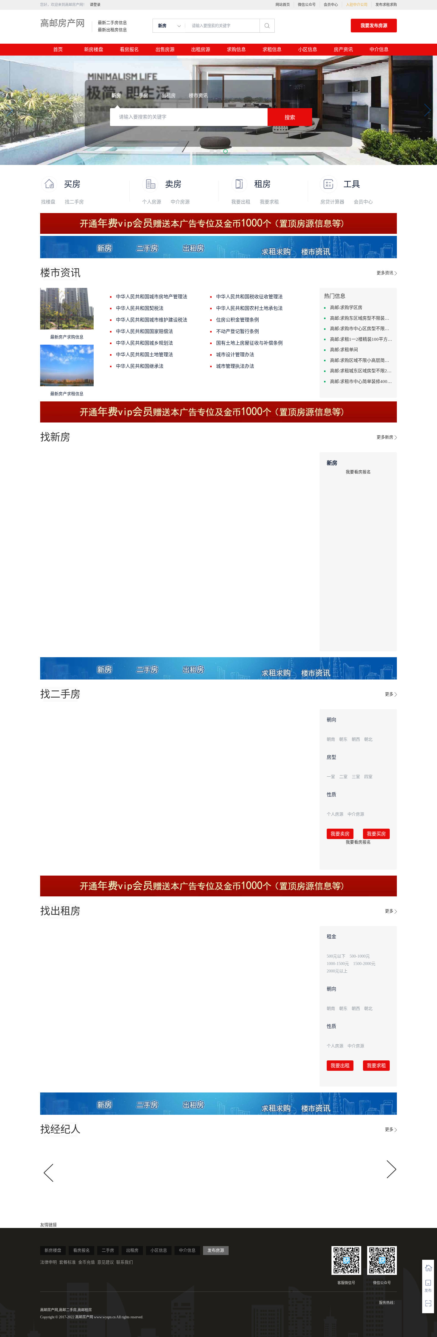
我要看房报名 (358, 472)
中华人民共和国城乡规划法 (144, 343)
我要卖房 (340, 833)
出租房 (132, 1250)
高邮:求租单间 (344, 349)
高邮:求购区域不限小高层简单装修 (361, 360)
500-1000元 (360, 956)
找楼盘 (48, 201)
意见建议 (105, 1262)
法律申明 (48, 1262)
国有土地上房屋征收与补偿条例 (249, 343)
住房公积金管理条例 (237, 319)
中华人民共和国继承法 (140, 366)
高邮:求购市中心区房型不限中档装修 (361, 328)
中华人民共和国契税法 (140, 308)
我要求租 (269, 201)
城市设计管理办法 (235, 354)
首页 (58, 49)
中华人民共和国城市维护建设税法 (151, 319)
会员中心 (331, 5)
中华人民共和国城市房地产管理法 (151, 296)
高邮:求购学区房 (346, 307)
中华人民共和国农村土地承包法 (249, 308)
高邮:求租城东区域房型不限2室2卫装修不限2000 (361, 370)
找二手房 (74, 201)
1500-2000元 (364, 963)
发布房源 (216, 1250)
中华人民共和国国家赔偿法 (144, 331)
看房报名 (129, 49)
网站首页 (283, 5)
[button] (212, 151)
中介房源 (180, 201)
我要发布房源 (374, 25)
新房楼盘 (93, 49)
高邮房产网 (62, 23)
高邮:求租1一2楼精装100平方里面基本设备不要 (361, 339)
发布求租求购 (386, 5)
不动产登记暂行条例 (237, 331)
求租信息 (272, 49)
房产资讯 (343, 49)
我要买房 (376, 833)
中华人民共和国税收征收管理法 (249, 296)
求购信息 (236, 49)
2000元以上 (337, 971)
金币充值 (86, 1262)
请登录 (95, 5)
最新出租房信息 (112, 30)
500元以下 (336, 956)
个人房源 (151, 201)
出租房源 (200, 49)
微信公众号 (307, 5)
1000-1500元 (338, 963)
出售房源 (165, 49)
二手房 (108, 1250)
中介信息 (379, 49)
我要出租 (240, 201)
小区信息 (307, 49)
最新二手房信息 (112, 23)
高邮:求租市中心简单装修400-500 (361, 381)
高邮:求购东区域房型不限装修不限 (361, 318)
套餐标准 (67, 1262)
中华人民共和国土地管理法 (144, 354)
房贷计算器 (332, 201)
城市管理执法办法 (235, 366)
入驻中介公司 (356, 5)
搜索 (289, 118)
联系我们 (124, 1262)
